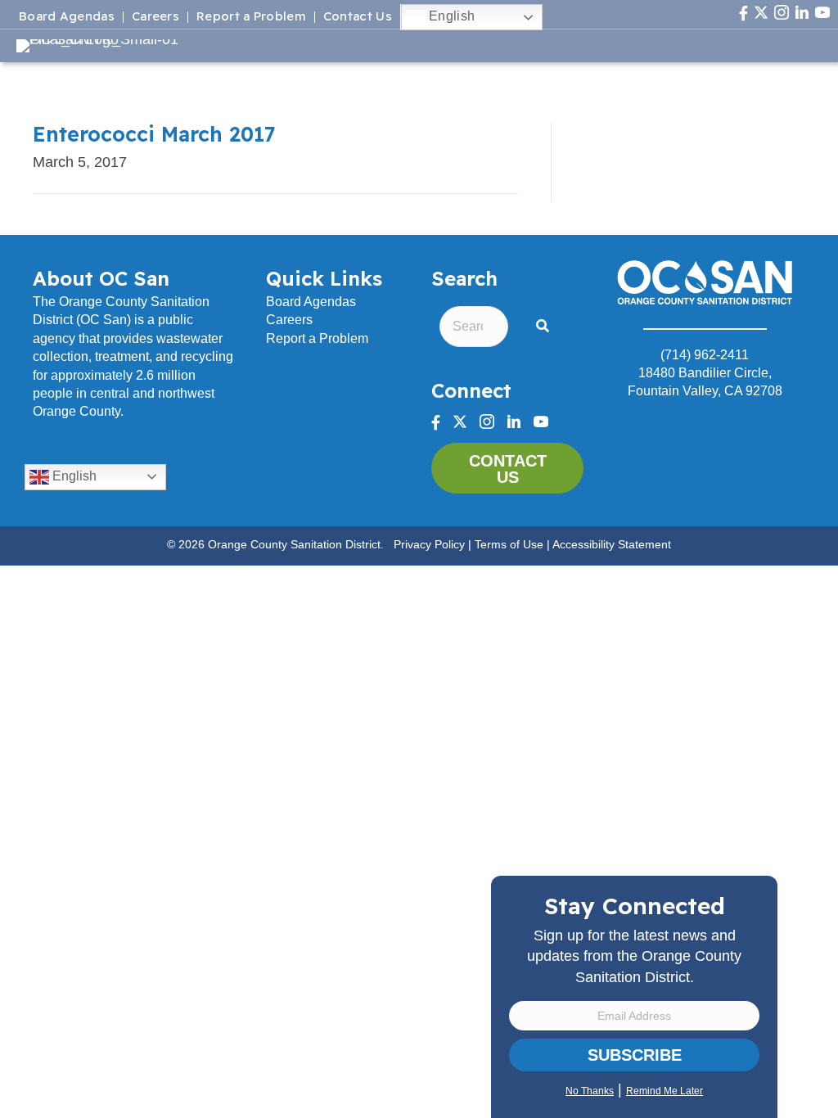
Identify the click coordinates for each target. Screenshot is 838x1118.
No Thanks (589, 1091)
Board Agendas (67, 17)
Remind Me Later (664, 1091)
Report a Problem (251, 17)
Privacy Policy (429, 544)
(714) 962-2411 (704, 355)
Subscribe (635, 1055)
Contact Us (357, 17)
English (450, 16)
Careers (155, 17)
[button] (545, 327)
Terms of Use (509, 544)
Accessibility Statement (611, 544)
